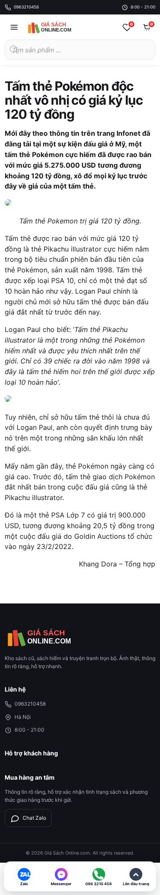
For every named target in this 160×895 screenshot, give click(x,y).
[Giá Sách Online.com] (58, 27)
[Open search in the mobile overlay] (80, 50)
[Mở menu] (14, 27)
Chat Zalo (34, 818)
